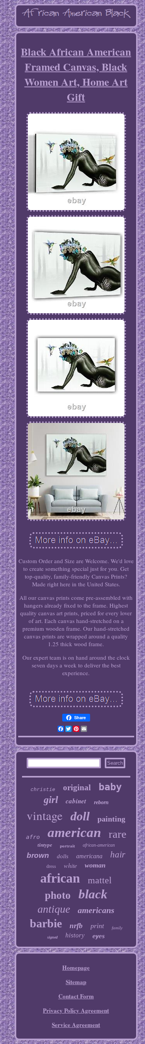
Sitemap (76, 982)
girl (51, 799)
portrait (67, 846)
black (92, 894)
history (75, 935)
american (74, 832)
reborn (101, 802)
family (117, 927)
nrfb (76, 926)
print (97, 926)
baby (110, 787)
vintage (45, 815)
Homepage (76, 967)
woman (95, 865)
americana (89, 856)
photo (58, 895)
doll (80, 816)
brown (38, 855)
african (60, 878)
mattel (100, 880)
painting (111, 819)
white (70, 865)
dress (51, 866)
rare (117, 834)
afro (33, 837)
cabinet (76, 801)
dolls (62, 856)
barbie (46, 923)
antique (54, 909)
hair (117, 854)
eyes (98, 936)
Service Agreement (76, 1024)
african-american (99, 845)
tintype (45, 845)
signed (52, 937)
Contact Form (76, 996)
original (77, 787)
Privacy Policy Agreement (76, 1010)
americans (96, 910)
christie (43, 790)
